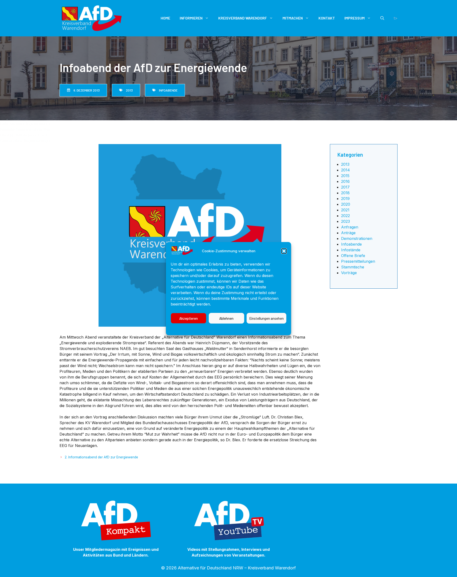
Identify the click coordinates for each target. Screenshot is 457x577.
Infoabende (351, 244)
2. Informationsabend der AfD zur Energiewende (101, 457)
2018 (345, 192)
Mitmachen (293, 18)
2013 (345, 164)
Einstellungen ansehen (266, 318)
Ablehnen (226, 318)
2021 (345, 210)
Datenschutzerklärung (233, 328)
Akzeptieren (188, 318)
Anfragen (349, 227)
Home (165, 18)
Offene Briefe (353, 255)
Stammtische (352, 267)
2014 (345, 170)
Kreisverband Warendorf (242, 18)
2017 (345, 187)
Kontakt (326, 18)
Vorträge (349, 272)
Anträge (348, 232)
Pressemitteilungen (358, 261)
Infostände (350, 249)
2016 (345, 181)
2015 (345, 175)
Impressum (266, 328)
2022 (345, 215)
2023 (345, 221)
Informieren (191, 18)
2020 (345, 204)
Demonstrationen (356, 238)
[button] (284, 251)
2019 (345, 198)
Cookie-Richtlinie (196, 328)
